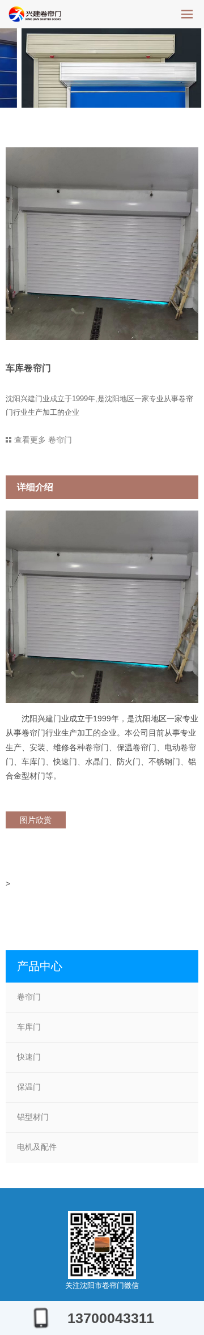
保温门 (29, 1086)
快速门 (29, 1056)
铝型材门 (33, 1116)
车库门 (29, 1026)
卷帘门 (29, 996)
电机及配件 (37, 1146)
